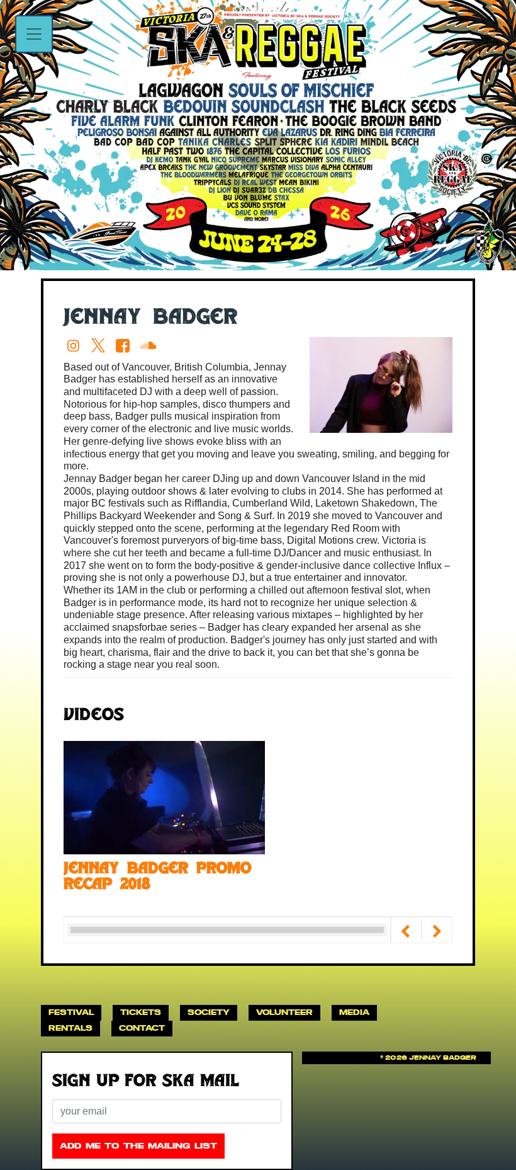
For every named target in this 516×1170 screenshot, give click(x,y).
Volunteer (284, 1012)
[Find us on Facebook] (125, 345)
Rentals (70, 1028)
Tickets (140, 1012)
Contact (142, 1028)
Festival (71, 1012)
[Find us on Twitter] (100, 345)
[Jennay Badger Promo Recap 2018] (164, 796)
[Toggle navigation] (34, 34)
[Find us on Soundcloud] (150, 345)
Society (209, 1012)
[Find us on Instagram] (76, 345)
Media (354, 1012)
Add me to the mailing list (138, 1145)
